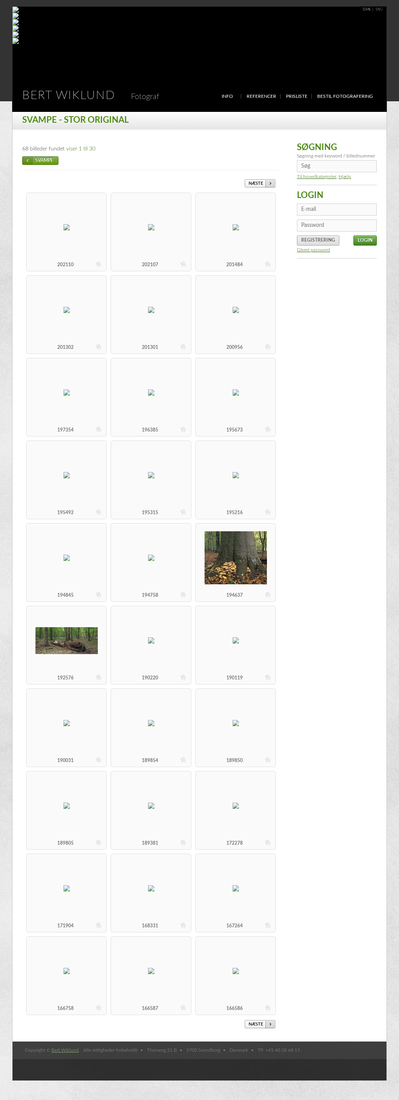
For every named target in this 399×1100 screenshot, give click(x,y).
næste (256, 183)
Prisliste (296, 96)
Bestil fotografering (345, 96)
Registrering (318, 240)
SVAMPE (44, 160)
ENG (379, 9)
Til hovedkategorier (316, 176)
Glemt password (313, 250)
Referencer (261, 96)
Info (227, 96)
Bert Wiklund (90, 95)
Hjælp (345, 176)
